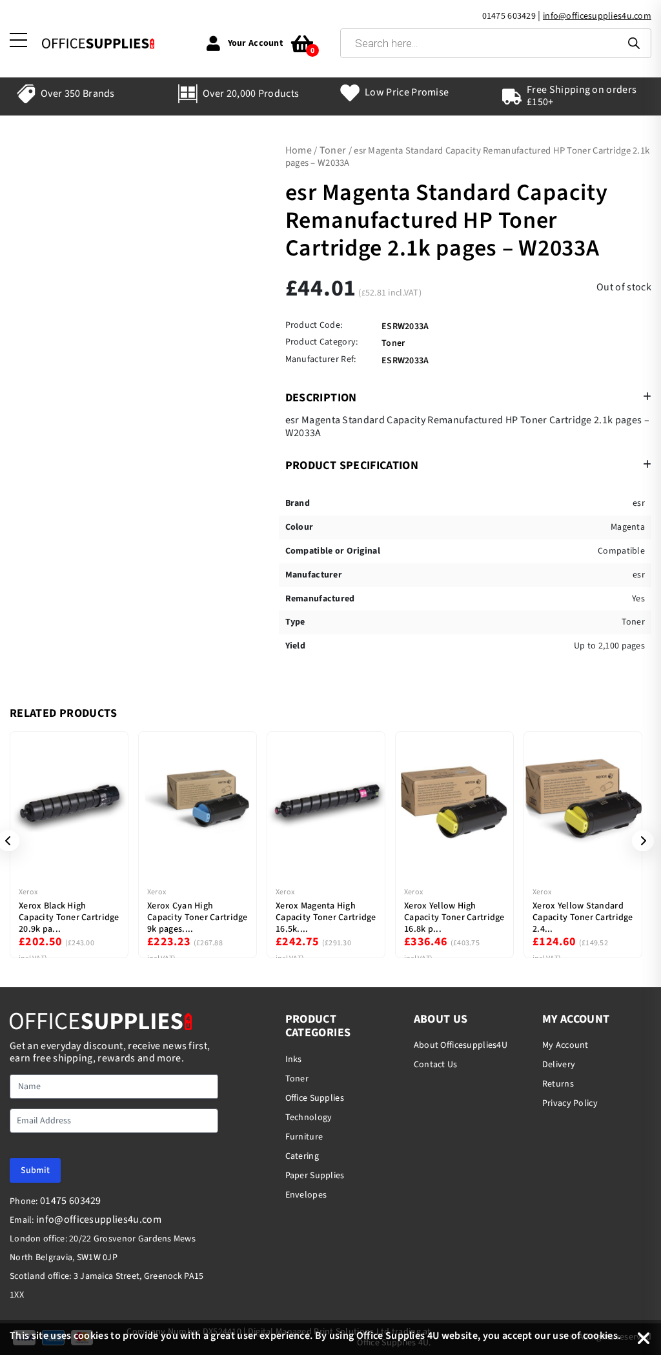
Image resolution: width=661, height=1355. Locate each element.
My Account (565, 1045)
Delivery (558, 1064)
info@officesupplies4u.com (597, 16)
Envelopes (306, 1195)
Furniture (304, 1136)
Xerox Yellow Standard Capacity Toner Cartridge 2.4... (583, 917)
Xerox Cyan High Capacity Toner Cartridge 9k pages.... (197, 917)
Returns (558, 1084)
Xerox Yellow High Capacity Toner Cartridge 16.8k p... (454, 917)
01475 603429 (509, 16)
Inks (293, 1059)
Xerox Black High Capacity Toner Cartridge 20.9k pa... (69, 917)
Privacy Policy (570, 1103)
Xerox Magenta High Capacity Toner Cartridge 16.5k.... (326, 917)
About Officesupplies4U (460, 1045)
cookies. (602, 1336)
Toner (333, 150)
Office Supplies (314, 1098)
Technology (308, 1117)
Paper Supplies (315, 1175)
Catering (302, 1156)
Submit (35, 1170)
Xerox (28, 892)
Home (298, 150)
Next (638, 840)
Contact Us (436, 1064)
